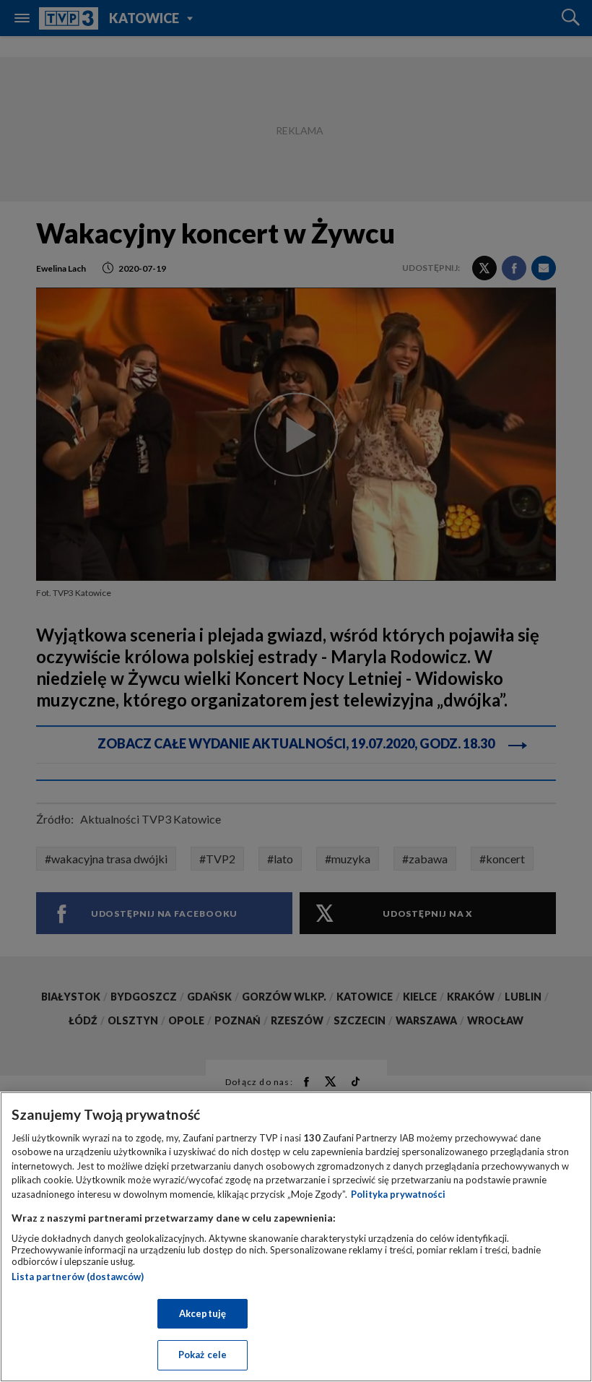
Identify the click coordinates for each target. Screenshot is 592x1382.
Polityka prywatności (398, 1194)
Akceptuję (202, 1313)
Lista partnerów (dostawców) (78, 1276)
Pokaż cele (202, 1354)
